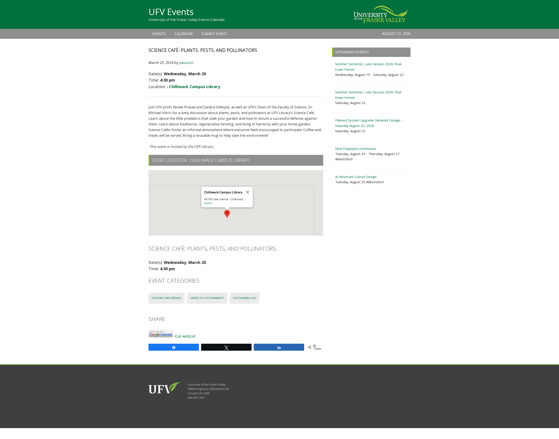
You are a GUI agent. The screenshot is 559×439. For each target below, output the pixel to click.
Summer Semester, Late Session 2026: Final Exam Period (368, 66)
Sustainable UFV (244, 298)
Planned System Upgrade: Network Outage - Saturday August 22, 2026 (369, 123)
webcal (188, 336)
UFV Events (171, 12)
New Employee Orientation (355, 148)
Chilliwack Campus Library (194, 86)
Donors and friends (166, 298)
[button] (227, 214)
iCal (177, 336)
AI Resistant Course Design (355, 176)
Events (208, 203)
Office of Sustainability (207, 298)
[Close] (247, 192)
